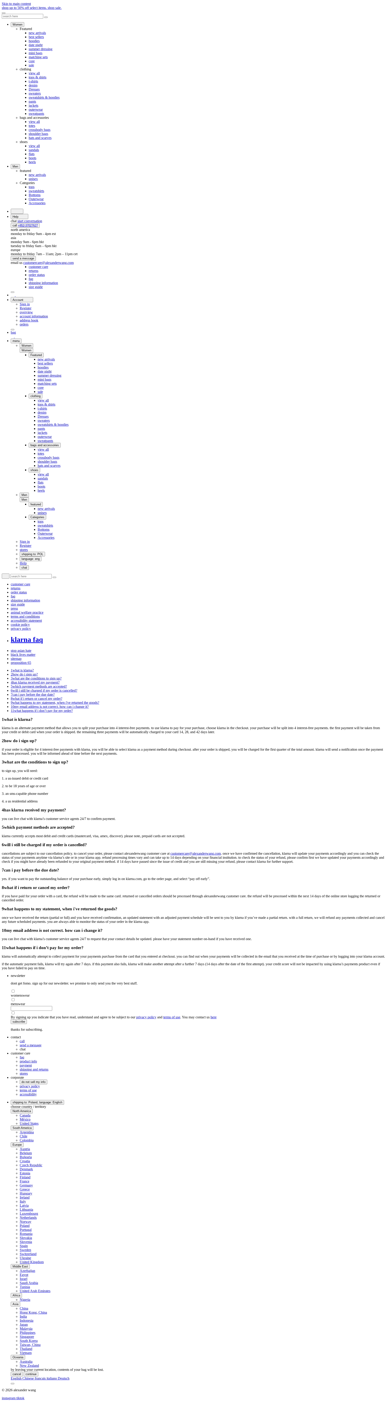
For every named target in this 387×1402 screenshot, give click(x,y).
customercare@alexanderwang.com (195, 853)
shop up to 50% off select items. (32, 8)
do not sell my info (33, 1082)
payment (26, 1065)
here (214, 1017)
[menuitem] (38, 267)
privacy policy (146, 1017)
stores (24, 1073)
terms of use (171, 1017)
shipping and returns (34, 1069)
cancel (17, 1374)
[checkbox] (198, 991)
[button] (26, 350)
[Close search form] (46, 17)
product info (28, 1061)
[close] (3, 13)
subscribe (19, 1021)
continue (31, 1374)
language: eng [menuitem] (31, 559)
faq (22, 1057)
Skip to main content (16, 4)
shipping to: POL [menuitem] (32, 554)
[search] (17, 211)
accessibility (28, 1094)
